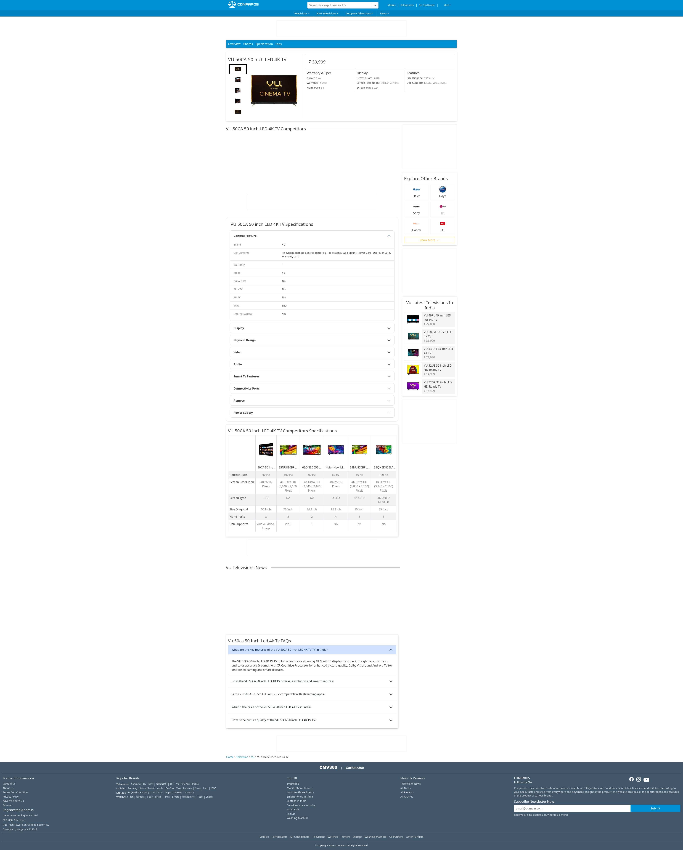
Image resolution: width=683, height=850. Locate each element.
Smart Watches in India (301, 805)
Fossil (158, 796)
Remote (239, 401)
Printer (291, 813)
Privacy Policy (10, 796)
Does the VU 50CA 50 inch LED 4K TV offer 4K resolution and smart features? (283, 681)
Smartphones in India (300, 796)
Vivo (178, 788)
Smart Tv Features (246, 376)
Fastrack (140, 796)
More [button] (446, 5)
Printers (345, 836)
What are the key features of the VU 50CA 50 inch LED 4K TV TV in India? (280, 650)
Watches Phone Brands (300, 792)
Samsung (136, 783)
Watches (333, 836)
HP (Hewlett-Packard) (138, 792)
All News (405, 788)
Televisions (318, 836)
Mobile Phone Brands (300, 788)
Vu (252, 757)
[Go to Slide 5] (238, 112)
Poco (205, 788)
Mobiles (392, 5)
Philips (195, 783)
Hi (306, 4)
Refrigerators (407, 5)
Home (230, 757)
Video (237, 352)
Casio (150, 796)
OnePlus (185, 783)
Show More (428, 240)
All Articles (406, 796)
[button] (274, 90)
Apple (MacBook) (174, 792)
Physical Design (245, 340)
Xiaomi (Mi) (161, 783)
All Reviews (407, 792)
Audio (238, 364)
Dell (153, 792)
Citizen (209, 796)
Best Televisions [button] (326, 13)
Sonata (175, 796)
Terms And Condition (15, 792)
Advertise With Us (13, 801)
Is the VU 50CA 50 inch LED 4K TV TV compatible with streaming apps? (278, 694)
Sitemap (7, 805)
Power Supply (243, 413)
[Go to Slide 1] (238, 69)
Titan (130, 796)
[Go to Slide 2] (238, 80)
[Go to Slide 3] (238, 90)
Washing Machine (297, 818)
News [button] (383, 13)
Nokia (198, 788)
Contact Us (9, 783)
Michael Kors (188, 796)
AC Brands (293, 809)
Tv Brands (293, 783)
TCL (172, 783)
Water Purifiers (414, 836)
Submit (655, 808)
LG (144, 783)
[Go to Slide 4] (238, 101)
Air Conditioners (427, 5)
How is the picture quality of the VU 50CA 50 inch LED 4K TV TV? (274, 720)
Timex (166, 796)
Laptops (357, 836)
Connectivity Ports (247, 388)
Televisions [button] (300, 13)
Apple (160, 788)
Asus (160, 792)
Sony (151, 783)
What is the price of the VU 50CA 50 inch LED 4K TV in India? (271, 707)
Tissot (200, 796)
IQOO (213, 788)
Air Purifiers (396, 836)
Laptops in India (296, 801)
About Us (8, 788)
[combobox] (309, 5)
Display (239, 328)
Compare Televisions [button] (358, 13)
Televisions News (410, 783)
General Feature (245, 236)
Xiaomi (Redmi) (147, 788)
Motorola (187, 788)
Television (242, 757)
